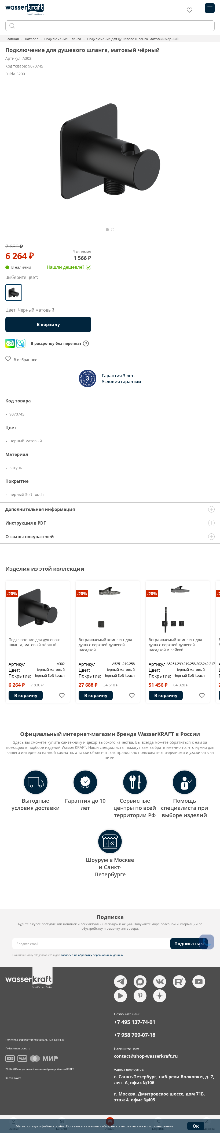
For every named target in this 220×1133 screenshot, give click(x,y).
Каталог (31, 38)
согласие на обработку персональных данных (92, 955)
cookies (58, 1126)
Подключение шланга (62, 38)
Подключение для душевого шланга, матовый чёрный (34, 642)
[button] (107, 229)
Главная (12, 38)
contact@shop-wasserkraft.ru (146, 1056)
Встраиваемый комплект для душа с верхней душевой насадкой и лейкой (175, 644)
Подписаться (189, 944)
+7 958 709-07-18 (134, 1034)
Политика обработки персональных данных (34, 1039)
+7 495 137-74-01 (134, 1022)
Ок (196, 1126)
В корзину (25, 695)
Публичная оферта (17, 1048)
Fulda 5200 (15, 73)
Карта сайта (13, 1078)
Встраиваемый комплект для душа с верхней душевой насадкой (105, 644)
